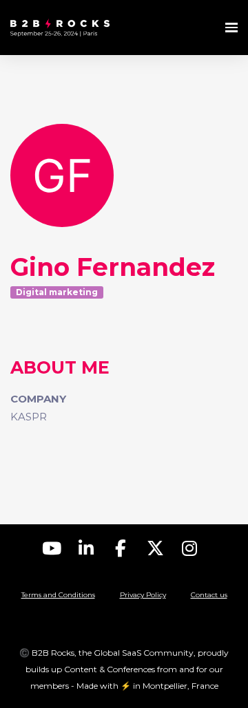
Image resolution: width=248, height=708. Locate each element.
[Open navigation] (231, 27)
